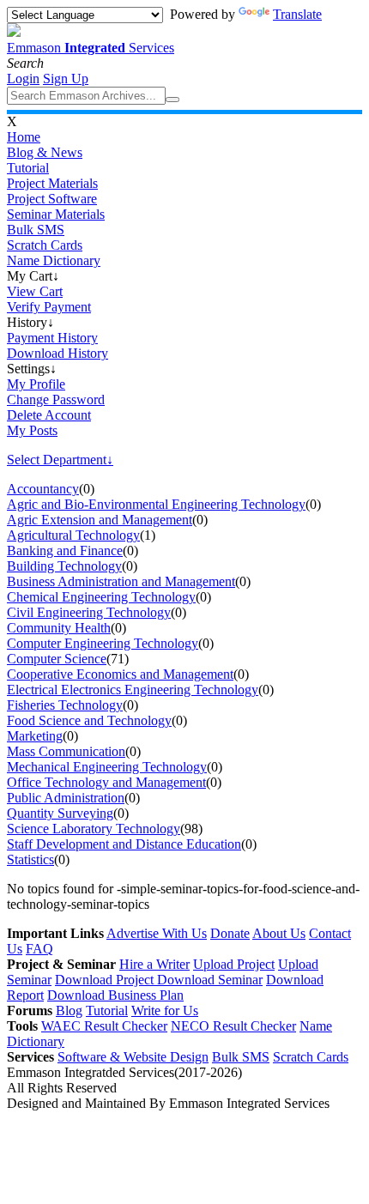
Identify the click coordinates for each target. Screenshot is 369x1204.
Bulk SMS (35, 229)
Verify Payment (49, 306)
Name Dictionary (53, 260)
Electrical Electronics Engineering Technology (132, 689)
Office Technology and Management (106, 782)
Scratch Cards (44, 245)
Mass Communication (66, 751)
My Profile (36, 384)
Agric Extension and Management (99, 519)
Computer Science (56, 658)
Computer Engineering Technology (102, 643)
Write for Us (164, 1010)
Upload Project (234, 964)
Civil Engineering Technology (89, 612)
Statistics (30, 859)
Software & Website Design (133, 1057)
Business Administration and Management (121, 581)
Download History (57, 353)
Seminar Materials (56, 214)
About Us (278, 933)
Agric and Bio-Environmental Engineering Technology (156, 504)
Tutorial (28, 167)
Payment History (52, 337)
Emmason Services (90, 47)
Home (23, 137)
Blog (69, 1010)
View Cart (35, 291)
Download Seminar (210, 979)
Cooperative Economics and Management (120, 674)
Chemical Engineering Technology (101, 597)
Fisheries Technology (65, 705)
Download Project (106, 979)
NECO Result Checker (233, 1026)
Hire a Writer (154, 964)
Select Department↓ (60, 459)
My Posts (32, 430)
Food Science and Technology (89, 720)
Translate (297, 14)
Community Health (59, 627)
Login (23, 78)
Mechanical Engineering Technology (107, 766)
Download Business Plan (115, 995)
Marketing (35, 736)
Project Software (52, 198)
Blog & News (44, 152)
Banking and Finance (65, 550)
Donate (230, 933)
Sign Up (65, 78)
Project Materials (52, 183)
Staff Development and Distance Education (124, 844)
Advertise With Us (156, 933)
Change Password (56, 399)
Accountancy (43, 488)
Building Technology (64, 566)
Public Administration (65, 797)
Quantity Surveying (60, 813)
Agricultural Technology (73, 535)
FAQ (39, 948)
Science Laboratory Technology (93, 828)
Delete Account (49, 415)
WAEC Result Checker (104, 1026)
